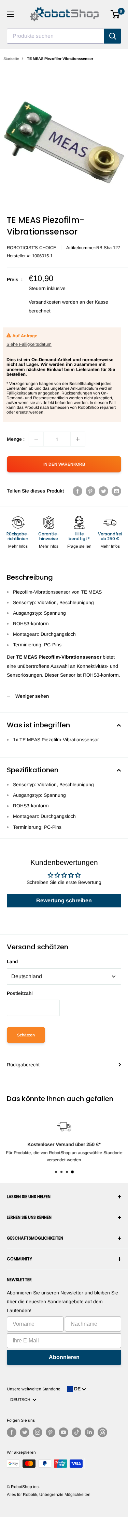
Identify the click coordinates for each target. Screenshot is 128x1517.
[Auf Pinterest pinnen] (90, 491)
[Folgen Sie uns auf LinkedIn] (89, 1432)
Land (12, 961)
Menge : (16, 439)
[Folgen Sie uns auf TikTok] (76, 1432)
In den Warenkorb (64, 464)
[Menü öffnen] (10, 14)
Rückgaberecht (23, 1064)
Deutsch (21, 1399)
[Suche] (112, 36)
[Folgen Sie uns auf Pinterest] (50, 1432)
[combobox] (55, 36)
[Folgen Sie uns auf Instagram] (37, 1432)
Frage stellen (79, 546)
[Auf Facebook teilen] (77, 491)
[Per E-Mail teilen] (116, 491)
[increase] (78, 439)
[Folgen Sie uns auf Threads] (102, 1432)
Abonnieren (64, 1357)
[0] (115, 14)
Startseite (11, 59)
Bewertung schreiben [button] (64, 900)
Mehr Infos (18, 546)
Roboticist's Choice (31, 247)
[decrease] (36, 439)
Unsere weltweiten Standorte (33, 1389)
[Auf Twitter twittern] (103, 491)
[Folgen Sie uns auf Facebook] (11, 1432)
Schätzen (26, 1035)
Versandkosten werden (53, 302)
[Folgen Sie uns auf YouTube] (63, 1432)
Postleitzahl (20, 993)
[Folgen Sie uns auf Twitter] (24, 1432)
